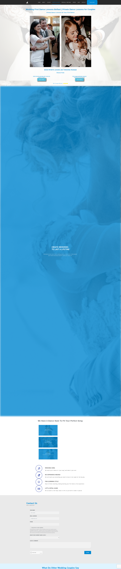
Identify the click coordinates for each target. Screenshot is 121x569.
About (43, 2)
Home (39, 2)
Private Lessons (56, 2)
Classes (49, 2)
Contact (84, 2)
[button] (45, 41)
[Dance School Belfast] (27, 2)
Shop (79, 2)
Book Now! (92, 2)
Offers (74, 2)
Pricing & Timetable (66, 2)
